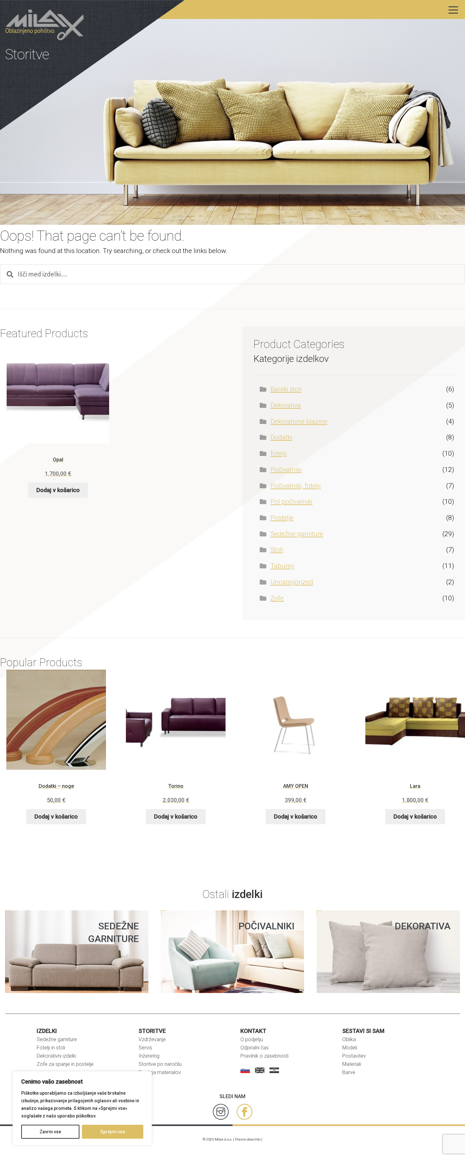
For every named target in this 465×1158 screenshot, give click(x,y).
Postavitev (354, 1056)
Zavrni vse (50, 1131)
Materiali (351, 1064)
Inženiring (149, 1056)
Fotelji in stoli (51, 1048)
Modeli (349, 1048)
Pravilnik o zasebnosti (264, 1056)
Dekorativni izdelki (56, 1056)
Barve (348, 1072)
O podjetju (251, 1039)
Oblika (349, 1039)
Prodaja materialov (160, 1072)
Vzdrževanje (152, 1039)
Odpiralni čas (254, 1048)
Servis (145, 1048)
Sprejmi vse (112, 1131)
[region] (82, 1108)
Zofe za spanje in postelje (65, 1064)
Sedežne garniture (57, 1039)
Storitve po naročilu (160, 1064)
